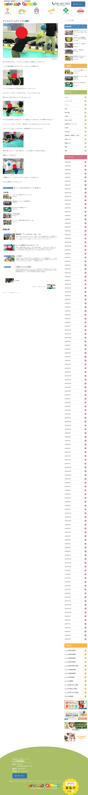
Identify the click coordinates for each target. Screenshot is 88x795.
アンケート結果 (48, 781)
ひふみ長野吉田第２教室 (71, 666)
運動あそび (39, 187)
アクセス (55, 781)
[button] (85, 20)
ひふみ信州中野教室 (70, 662)
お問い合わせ (79, 4)
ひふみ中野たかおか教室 (71, 692)
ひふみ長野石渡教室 (70, 650)
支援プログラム (23, 781)
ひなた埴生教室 (69, 696)
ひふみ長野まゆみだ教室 (71, 685)
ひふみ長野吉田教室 (70, 654)
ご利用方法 (30, 781)
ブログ (35, 781)
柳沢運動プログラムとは (14, 781)
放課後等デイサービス (8, 187)
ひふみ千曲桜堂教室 (70, 669)
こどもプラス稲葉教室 (19, 187)
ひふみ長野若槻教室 (70, 658)
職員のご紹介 (41, 781)
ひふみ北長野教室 (70, 677)
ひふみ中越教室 (69, 681)
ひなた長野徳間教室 (70, 673)
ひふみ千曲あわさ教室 (71, 688)
